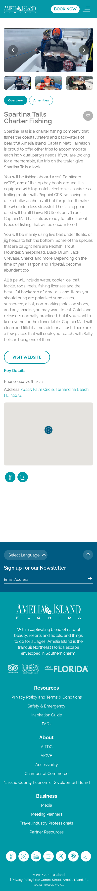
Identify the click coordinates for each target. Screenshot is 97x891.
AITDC (46, 746)
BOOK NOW (65, 9)
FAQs (46, 724)
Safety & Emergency (46, 706)
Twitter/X (61, 856)
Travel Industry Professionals (46, 823)
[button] (48, 430)
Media (46, 805)
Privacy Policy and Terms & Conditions (46, 697)
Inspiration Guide (46, 715)
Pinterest (73, 856)
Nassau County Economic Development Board (46, 782)
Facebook (11, 856)
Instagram (23, 856)
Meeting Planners (46, 814)
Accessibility (46, 764)
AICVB (46, 755)
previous (13, 50)
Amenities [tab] (41, 100)
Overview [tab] (15, 100)
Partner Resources (47, 832)
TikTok (86, 856)
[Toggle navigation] (86, 9)
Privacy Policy (22, 880)
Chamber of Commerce (46, 773)
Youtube (48, 856)
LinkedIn (36, 856)
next (84, 50)
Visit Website (27, 357)
